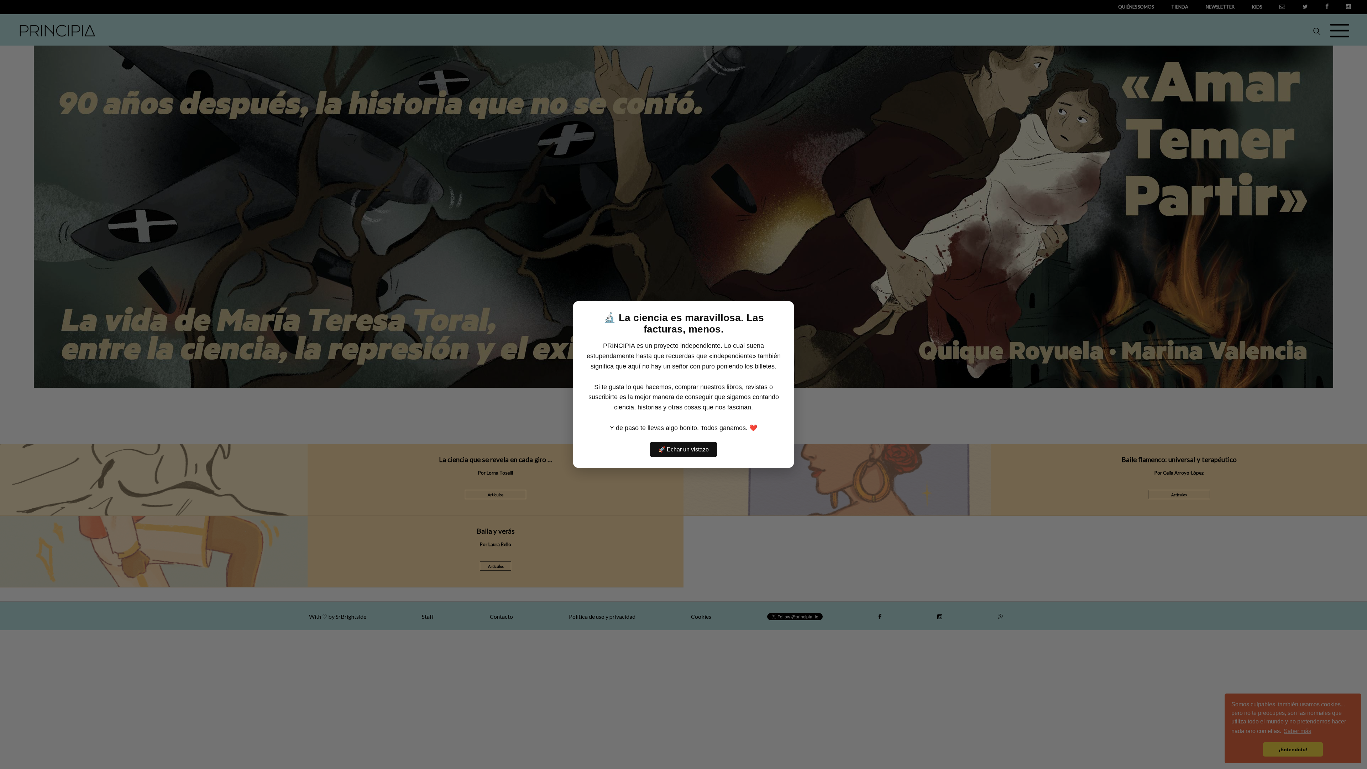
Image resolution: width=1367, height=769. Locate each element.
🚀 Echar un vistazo (683, 449)
